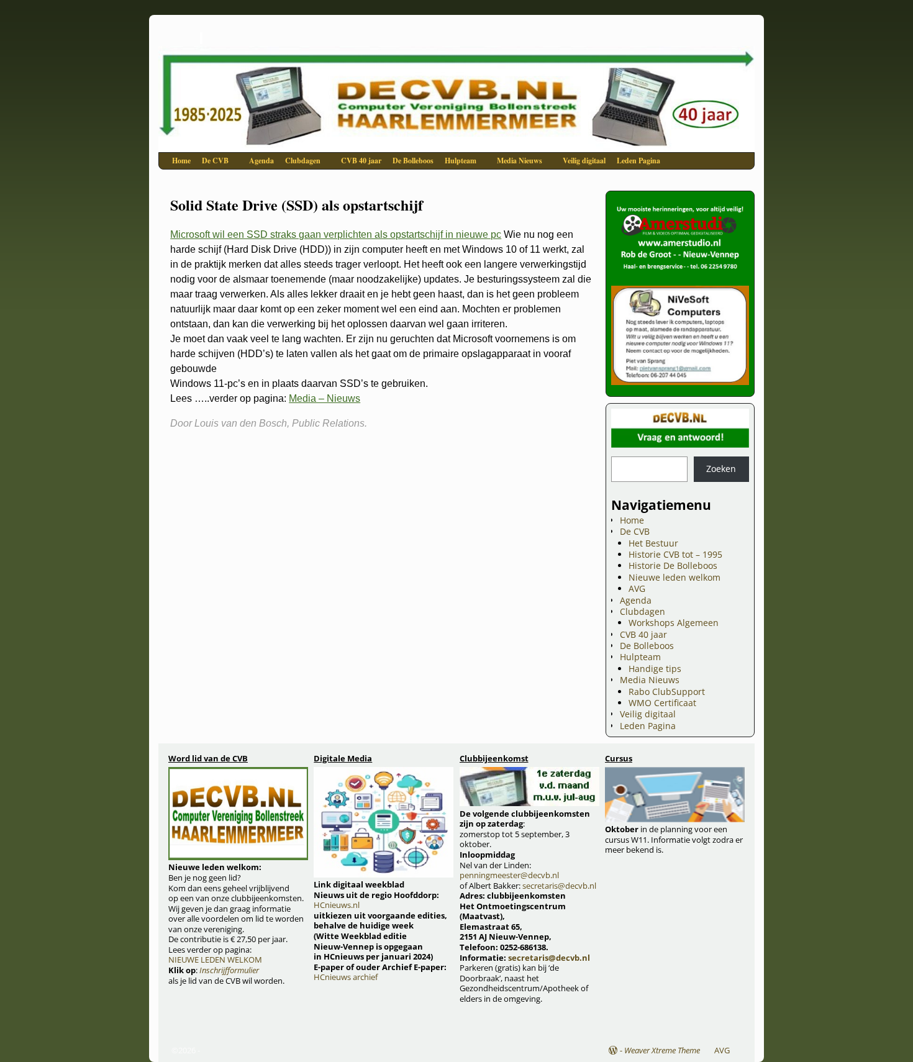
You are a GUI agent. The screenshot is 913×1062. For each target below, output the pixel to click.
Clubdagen (302, 160)
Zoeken (721, 468)
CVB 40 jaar (361, 160)
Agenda (261, 160)
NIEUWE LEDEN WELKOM (215, 959)
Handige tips (655, 668)
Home (181, 160)
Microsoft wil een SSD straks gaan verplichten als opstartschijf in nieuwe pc (335, 234)
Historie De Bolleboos (673, 565)
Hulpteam (460, 160)
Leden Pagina (638, 160)
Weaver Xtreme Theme (662, 1050)
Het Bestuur (653, 543)
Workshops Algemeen (674, 623)
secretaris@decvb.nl (559, 885)
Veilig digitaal (584, 160)
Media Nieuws (519, 160)
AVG (637, 588)
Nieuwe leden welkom (674, 577)
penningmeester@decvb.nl (509, 875)
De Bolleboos (413, 160)
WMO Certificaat (662, 703)
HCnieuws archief (346, 977)
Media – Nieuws (324, 398)
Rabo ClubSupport (667, 691)
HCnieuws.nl (337, 904)
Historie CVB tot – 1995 (675, 554)
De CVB (215, 160)
